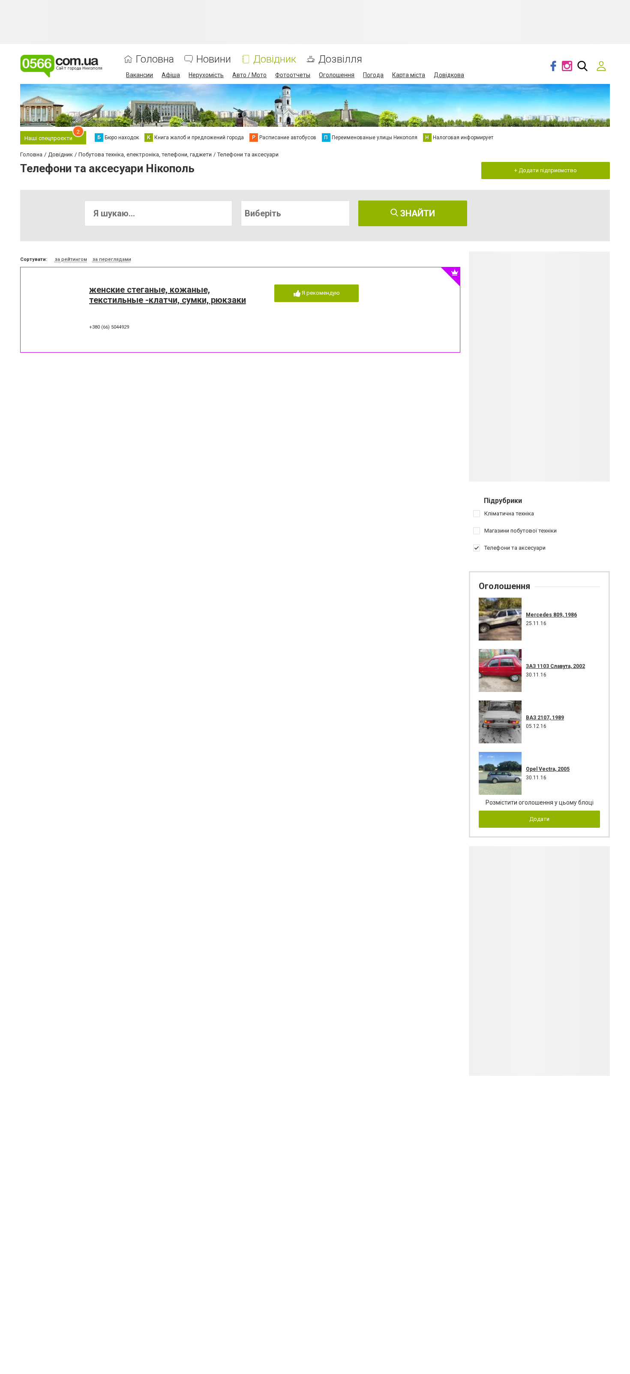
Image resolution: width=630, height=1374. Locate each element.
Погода (373, 75)
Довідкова (449, 75)
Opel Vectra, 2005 (548, 769)
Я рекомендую (320, 293)
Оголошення (336, 75)
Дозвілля (340, 59)
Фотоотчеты (292, 75)
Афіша (171, 75)
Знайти (416, 213)
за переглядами (112, 259)
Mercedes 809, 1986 (551, 615)
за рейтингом (71, 259)
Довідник (274, 59)
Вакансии (139, 75)
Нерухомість (206, 75)
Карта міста (408, 75)
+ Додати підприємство (545, 170)
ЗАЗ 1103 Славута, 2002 (555, 666)
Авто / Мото (249, 75)
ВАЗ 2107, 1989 (545, 718)
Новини (213, 59)
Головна (155, 59)
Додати (539, 819)
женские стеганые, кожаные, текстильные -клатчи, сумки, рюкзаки (167, 294)
